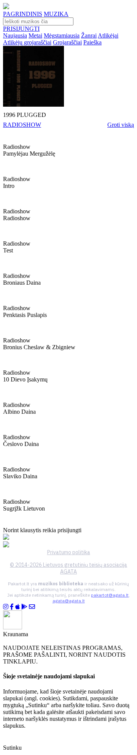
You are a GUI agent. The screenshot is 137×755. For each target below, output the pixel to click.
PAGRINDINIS (22, 14)
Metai (35, 35)
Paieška (92, 42)
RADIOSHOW (22, 124)
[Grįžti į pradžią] (6, 7)
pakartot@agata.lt (110, 595)
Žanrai (89, 35)
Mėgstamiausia (62, 35)
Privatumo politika (68, 552)
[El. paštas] (32, 607)
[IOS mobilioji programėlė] (17, 607)
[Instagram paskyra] (5, 607)
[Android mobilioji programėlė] (24, 607)
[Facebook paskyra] (12, 607)
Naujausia (15, 35)
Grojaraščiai (67, 42)
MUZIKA (56, 14)
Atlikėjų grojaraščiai (27, 42)
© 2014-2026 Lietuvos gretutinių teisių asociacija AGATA (68, 568)
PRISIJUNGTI (21, 28)
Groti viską (120, 124)
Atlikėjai (108, 35)
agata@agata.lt (69, 601)
